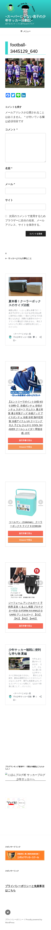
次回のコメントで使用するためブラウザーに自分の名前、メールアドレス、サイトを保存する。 (25, 220)
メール (10, 184)
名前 (8, 168)
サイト (9, 200)
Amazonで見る (25, 447)
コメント (11, 129)
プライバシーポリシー (14, 919)
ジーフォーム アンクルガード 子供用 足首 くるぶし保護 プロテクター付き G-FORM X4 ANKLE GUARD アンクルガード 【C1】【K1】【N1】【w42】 (25, 611)
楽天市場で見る (25, 440)
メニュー (27, 31)
